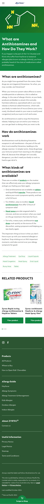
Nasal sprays (11, 211)
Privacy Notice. (15, 485)
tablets (38, 190)
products (23, 180)
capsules (21, 193)
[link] (20, 3)
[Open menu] (6, 3)
